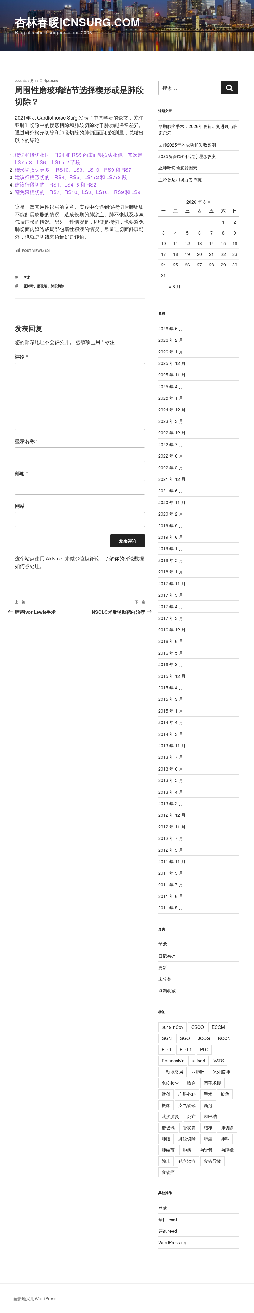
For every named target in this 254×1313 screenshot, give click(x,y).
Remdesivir (173, 1060)
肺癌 (208, 1138)
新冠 (208, 1105)
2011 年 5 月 (170, 907)
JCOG (204, 1038)
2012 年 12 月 (172, 815)
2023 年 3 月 (170, 421)
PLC (204, 1049)
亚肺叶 (29, 285)
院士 (166, 1161)
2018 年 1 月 (170, 572)
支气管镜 (187, 1105)
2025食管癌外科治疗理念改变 (187, 156)
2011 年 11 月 (172, 861)
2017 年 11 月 (172, 583)
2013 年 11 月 (172, 745)
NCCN (224, 1038)
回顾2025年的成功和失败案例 (187, 145)
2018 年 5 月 (170, 560)
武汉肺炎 (170, 1116)
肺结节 (168, 1150)
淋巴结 (210, 1116)
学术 (27, 277)
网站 (20, 505)
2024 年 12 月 (172, 409)
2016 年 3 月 (170, 664)
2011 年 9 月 (170, 873)
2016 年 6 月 (170, 641)
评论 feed (167, 1231)
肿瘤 (187, 1150)
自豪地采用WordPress (34, 1298)
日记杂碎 (167, 956)
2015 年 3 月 (170, 699)
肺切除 (227, 1127)
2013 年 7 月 (170, 757)
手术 (208, 1094)
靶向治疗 (187, 1161)
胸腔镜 (227, 1150)
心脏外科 (187, 1094)
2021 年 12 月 (172, 479)
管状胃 (189, 1127)
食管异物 (212, 1161)
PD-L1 (186, 1049)
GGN (167, 1038)
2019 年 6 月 (170, 537)
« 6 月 (175, 286)
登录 (162, 1208)
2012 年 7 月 (170, 838)
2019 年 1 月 (170, 548)
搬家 (166, 1105)
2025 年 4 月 (170, 386)
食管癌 (168, 1172)
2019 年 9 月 (170, 525)
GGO (185, 1038)
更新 (162, 967)
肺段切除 (57, 285)
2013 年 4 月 (170, 792)
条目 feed (167, 1219)
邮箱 (21, 473)
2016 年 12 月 (172, 629)
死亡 (191, 1116)
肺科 (225, 1138)
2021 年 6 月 (170, 490)
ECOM (218, 1027)
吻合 (191, 1083)
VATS (218, 1060)
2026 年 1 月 (170, 352)
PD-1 (167, 1049)
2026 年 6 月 (170, 328)
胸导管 (205, 1150)
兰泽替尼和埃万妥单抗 (180, 179)
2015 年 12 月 (172, 676)
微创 (166, 1094)
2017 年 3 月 (170, 618)
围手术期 (212, 1083)
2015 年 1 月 (170, 711)
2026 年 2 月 (170, 340)
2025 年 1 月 (170, 398)
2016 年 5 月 (170, 653)
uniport (198, 1060)
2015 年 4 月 (170, 687)
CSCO (197, 1027)
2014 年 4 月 (170, 722)
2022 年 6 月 (170, 456)
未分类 (164, 979)
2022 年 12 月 (172, 432)
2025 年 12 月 (172, 363)
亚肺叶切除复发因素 (177, 168)
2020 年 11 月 (172, 502)
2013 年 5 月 (170, 780)
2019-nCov (172, 1027)
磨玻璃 (42, 285)
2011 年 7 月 (170, 884)
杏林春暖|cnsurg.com (77, 22)
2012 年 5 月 (170, 850)
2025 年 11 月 (172, 374)
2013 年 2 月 (170, 803)
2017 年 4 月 (170, 606)
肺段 (166, 1138)
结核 (208, 1127)
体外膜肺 (221, 1072)
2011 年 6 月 (170, 896)
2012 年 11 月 (172, 826)
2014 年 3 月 (170, 734)
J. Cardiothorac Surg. (55, 117)
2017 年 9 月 (170, 595)
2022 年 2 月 (170, 467)
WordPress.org (173, 1242)
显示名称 (26, 441)
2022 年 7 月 (170, 444)
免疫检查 (170, 1083)
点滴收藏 (167, 990)
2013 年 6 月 (170, 769)
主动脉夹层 (172, 1072)
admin (52, 80)
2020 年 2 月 (170, 514)
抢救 (225, 1094)
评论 (21, 356)
